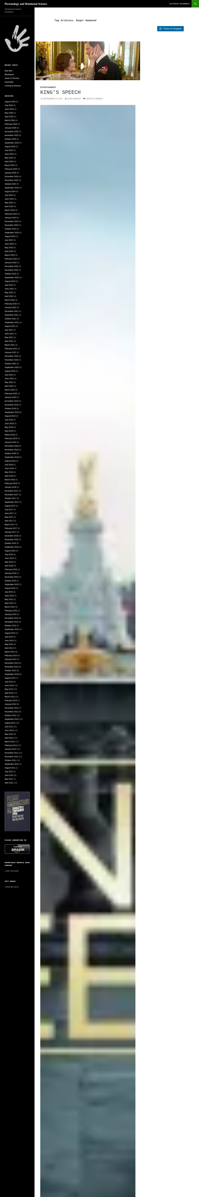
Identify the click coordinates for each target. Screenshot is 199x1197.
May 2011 (9, 779)
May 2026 (9, 113)
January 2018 (10, 487)
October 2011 (10, 760)
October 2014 (10, 626)
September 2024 (12, 188)
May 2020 (9, 382)
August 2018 (10, 461)
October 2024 (10, 184)
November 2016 (11, 539)
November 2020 (11, 360)
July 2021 (9, 330)
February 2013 (11, 700)
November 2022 (11, 270)
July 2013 (9, 682)
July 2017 (9, 510)
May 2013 (9, 689)
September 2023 (12, 233)
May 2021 (9, 337)
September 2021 (12, 322)
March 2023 (10, 255)
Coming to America (13, 86)
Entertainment (48, 87)
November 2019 (11, 405)
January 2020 (10, 397)
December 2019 (11, 401)
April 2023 (9, 251)
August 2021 (10, 326)
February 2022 (11, 304)
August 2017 (10, 506)
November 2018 (11, 450)
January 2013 (10, 704)
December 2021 (11, 311)
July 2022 (9, 285)
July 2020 (9, 375)
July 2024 (9, 195)
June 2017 (9, 513)
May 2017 (9, 517)
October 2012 (10, 715)
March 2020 (10, 390)
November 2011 (11, 757)
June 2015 (9, 596)
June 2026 (9, 109)
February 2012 (11, 745)
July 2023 (9, 240)
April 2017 (9, 521)
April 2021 (9, 341)
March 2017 (10, 524)
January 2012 (10, 749)
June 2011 (9, 775)
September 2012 (12, 719)
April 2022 (9, 296)
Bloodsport (9, 74)
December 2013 (11, 663)
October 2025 (10, 139)
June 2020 (9, 379)
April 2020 (9, 386)
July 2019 (9, 420)
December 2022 (11, 266)
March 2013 (10, 697)
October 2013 (10, 670)
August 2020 (10, 371)
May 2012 (9, 734)
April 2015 (9, 603)
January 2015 (10, 614)
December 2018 (11, 446)
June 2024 (9, 199)
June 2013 (9, 685)
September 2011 (12, 764)
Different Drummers (179, 4)
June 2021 (9, 334)
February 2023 (11, 259)
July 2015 (9, 592)
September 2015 (12, 584)
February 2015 (11, 611)
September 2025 (12, 143)
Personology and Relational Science (26, 4)
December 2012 (11, 708)
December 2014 (11, 618)
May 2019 (9, 427)
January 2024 (10, 218)
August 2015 (10, 588)
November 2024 (11, 180)
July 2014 (9, 637)
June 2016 (9, 558)
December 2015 (11, 577)
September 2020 (12, 367)
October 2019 (10, 408)
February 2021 (11, 349)
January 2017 (10, 532)
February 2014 (11, 655)
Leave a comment (94, 99)
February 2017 (11, 528)
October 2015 (10, 581)
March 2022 (10, 300)
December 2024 (11, 176)
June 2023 (9, 244)
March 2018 (10, 480)
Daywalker (9, 82)
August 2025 (10, 146)
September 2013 (12, 674)
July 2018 (9, 465)
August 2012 (10, 723)
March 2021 (10, 345)
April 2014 (9, 648)
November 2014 (11, 622)
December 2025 (11, 132)
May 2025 (9, 158)
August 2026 (10, 102)
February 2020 (11, 394)
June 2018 (9, 468)
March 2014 (10, 652)
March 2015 (10, 607)
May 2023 (9, 248)
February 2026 (11, 124)
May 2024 (9, 203)
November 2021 (11, 315)
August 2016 (10, 551)
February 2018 (11, 483)
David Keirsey (74, 99)
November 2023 (11, 225)
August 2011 (10, 768)
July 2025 (9, 150)
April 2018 (9, 476)
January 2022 (10, 307)
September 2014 (12, 629)
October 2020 (10, 364)
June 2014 (9, 641)
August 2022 (10, 281)
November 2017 (11, 495)
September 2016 (12, 547)
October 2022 (10, 274)
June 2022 (9, 289)
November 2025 (11, 135)
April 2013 (9, 693)
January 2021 (10, 352)
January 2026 (10, 128)
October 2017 (10, 498)
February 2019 (11, 438)
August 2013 (10, 678)
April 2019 (9, 431)
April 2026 (9, 117)
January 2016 (10, 573)
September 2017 (12, 502)
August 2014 (10, 633)
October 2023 (10, 229)
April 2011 (9, 783)
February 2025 (11, 169)
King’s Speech (60, 92)
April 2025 (9, 161)
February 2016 (11, 569)
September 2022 (12, 277)
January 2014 (10, 659)
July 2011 (9, 772)
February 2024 (11, 214)
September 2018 (12, 457)
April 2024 (9, 206)
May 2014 (9, 644)
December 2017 (11, 491)
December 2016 (11, 536)
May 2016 (9, 562)
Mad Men (9, 71)
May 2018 (9, 472)
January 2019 (10, 442)
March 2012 (10, 742)
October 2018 (10, 453)
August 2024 (10, 191)
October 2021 (10, 319)
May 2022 (9, 292)
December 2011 (11, 753)
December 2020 (11, 356)
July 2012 (9, 727)
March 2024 (10, 210)
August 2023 (10, 236)
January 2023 (10, 263)
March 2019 (10, 435)
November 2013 (11, 667)
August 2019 (10, 416)
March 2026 (10, 120)
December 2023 (11, 221)
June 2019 (9, 423)
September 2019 (12, 412)
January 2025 (10, 173)
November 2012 (11, 712)
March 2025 (10, 165)
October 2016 (10, 543)
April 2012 (9, 738)
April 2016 (9, 566)
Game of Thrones (12, 78)
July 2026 (9, 105)
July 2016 (9, 554)
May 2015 (9, 599)
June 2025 (9, 154)
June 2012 (9, 730)
